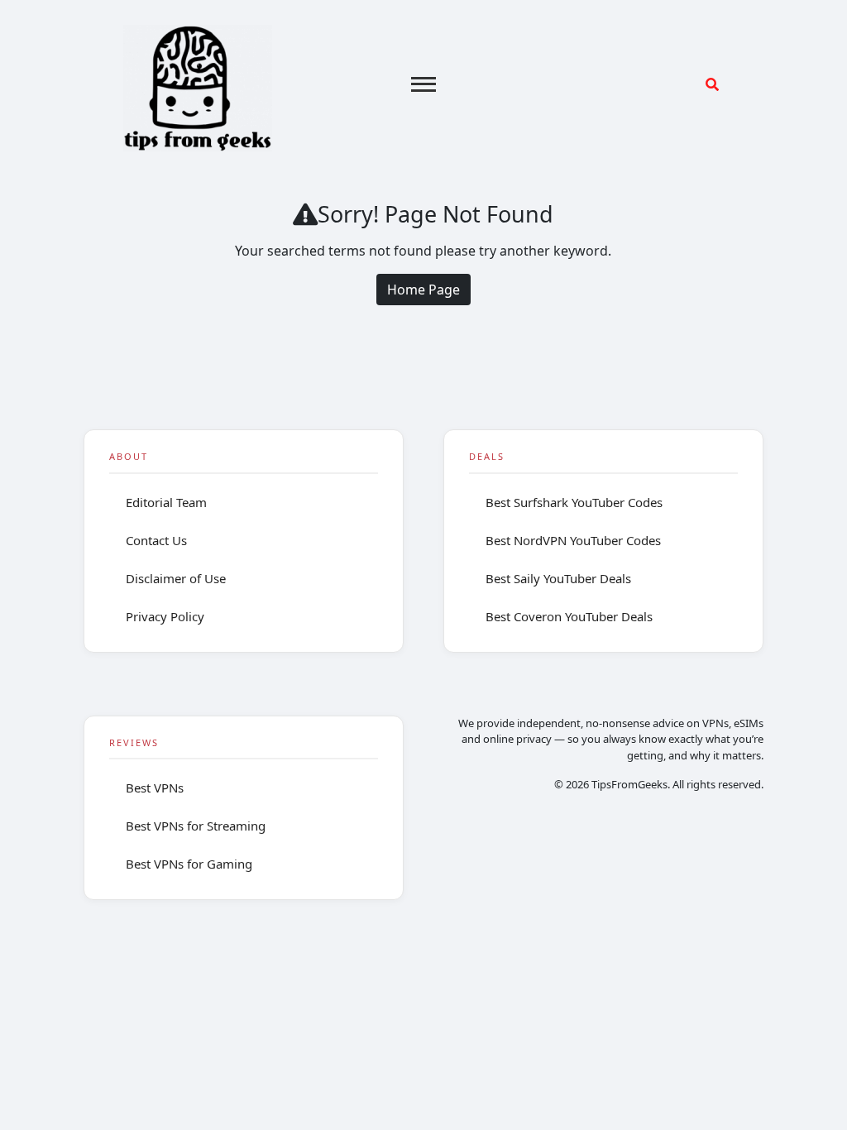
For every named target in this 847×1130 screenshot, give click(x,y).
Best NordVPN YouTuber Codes (573, 540)
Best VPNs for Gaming (189, 863)
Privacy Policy (165, 616)
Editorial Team (166, 502)
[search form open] (712, 84)
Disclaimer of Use (176, 578)
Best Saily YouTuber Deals (558, 578)
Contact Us (156, 540)
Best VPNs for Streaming (196, 825)
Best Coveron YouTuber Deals (569, 616)
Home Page (423, 289)
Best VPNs (155, 787)
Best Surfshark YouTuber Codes (574, 502)
